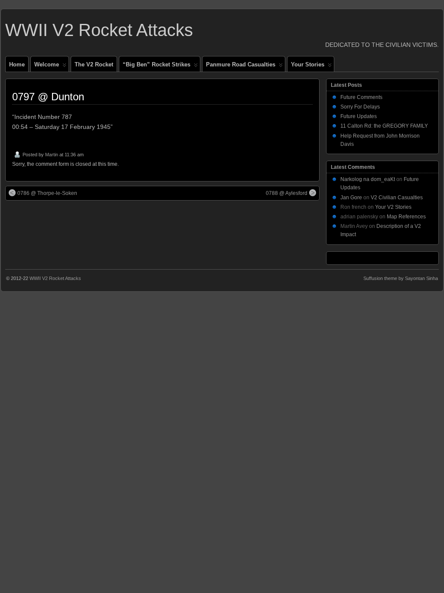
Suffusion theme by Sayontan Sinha (400, 278)
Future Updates (358, 116)
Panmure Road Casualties (240, 64)
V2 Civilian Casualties (397, 197)
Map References (406, 217)
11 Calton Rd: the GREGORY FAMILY (384, 126)
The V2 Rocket (94, 64)
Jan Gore (351, 197)
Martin (51, 154)
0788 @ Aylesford (286, 193)
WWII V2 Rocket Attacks (99, 30)
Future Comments (361, 97)
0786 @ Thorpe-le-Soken (47, 193)
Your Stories (307, 64)
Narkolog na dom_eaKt (367, 179)
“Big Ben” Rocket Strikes (156, 64)
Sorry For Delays (360, 107)
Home (17, 64)
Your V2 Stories (393, 207)
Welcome (46, 64)
